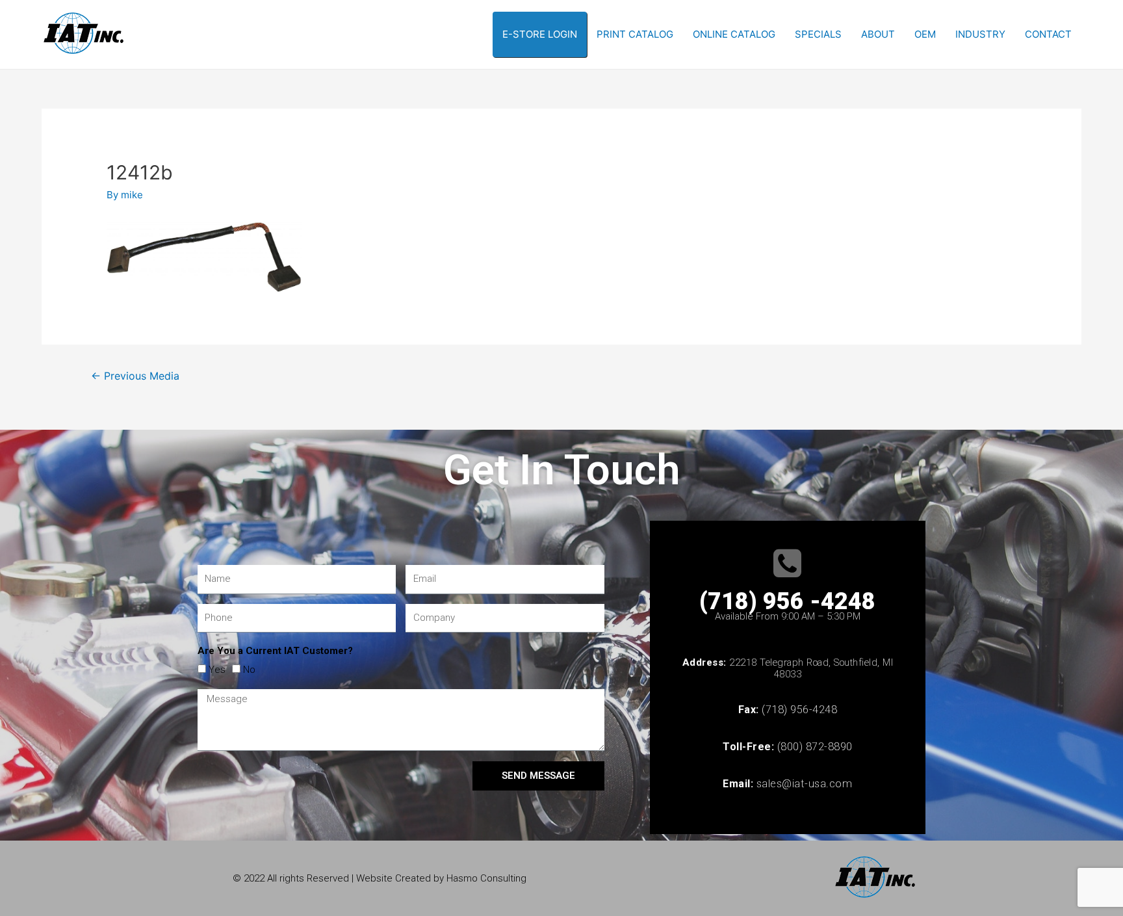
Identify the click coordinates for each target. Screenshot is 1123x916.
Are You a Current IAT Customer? (275, 651)
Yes (217, 669)
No (249, 669)
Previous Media (135, 376)
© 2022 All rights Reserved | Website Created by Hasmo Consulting (379, 878)
